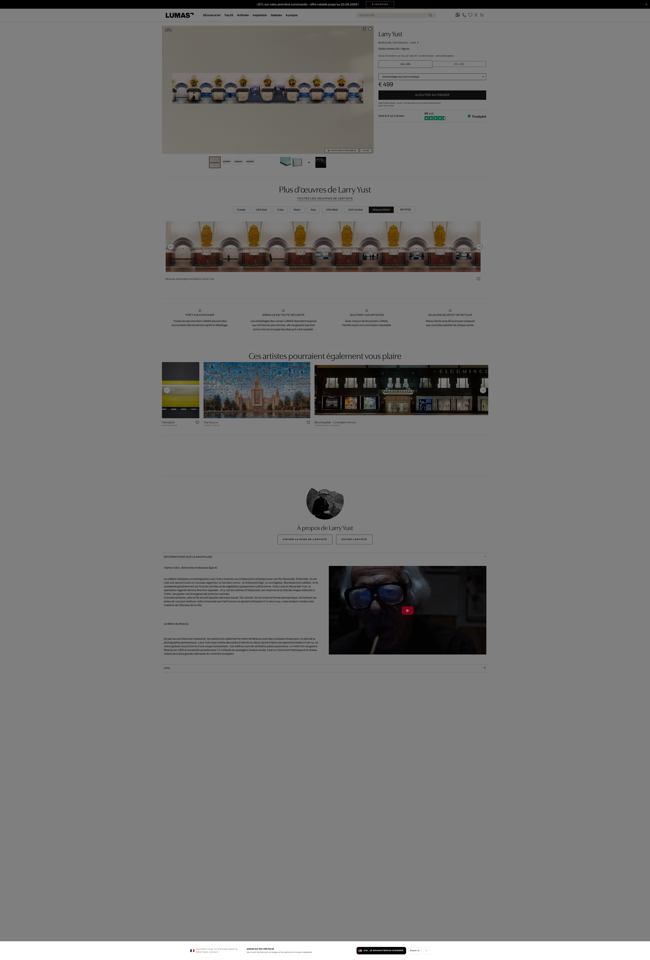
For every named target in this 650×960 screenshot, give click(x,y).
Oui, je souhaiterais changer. (384, 950)
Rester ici (415, 950)
